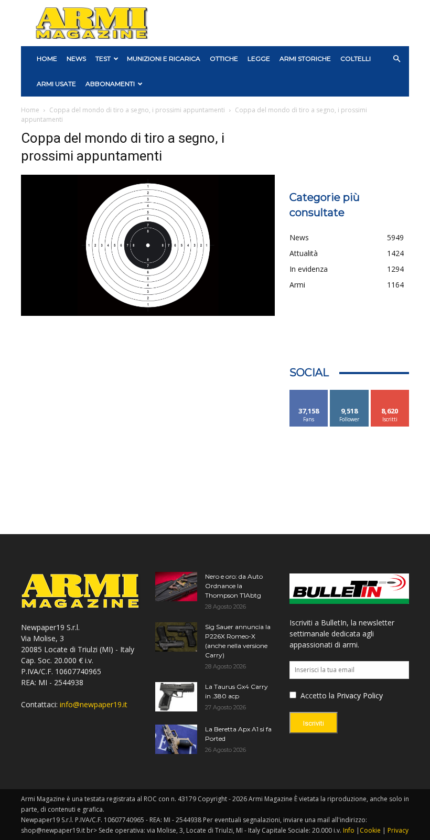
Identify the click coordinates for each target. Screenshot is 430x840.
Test (103, 58)
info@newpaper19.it (93, 704)
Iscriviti (390, 394)
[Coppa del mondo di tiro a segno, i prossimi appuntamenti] (148, 313)
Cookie (370, 830)
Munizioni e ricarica (163, 58)
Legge (259, 58)
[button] (396, 59)
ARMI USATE (56, 84)
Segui (349, 394)
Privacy (398, 830)
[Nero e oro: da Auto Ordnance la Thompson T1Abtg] (176, 586)
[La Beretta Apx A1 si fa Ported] (176, 739)
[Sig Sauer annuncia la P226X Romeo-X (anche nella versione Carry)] (176, 637)
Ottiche (224, 58)
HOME (47, 58)
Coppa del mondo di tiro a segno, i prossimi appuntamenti (137, 109)
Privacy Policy (360, 695)
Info (348, 830)
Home (30, 109)
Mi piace (309, 394)
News (76, 58)
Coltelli (355, 58)
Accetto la (316, 695)
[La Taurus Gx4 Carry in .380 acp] (176, 696)
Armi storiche (305, 58)
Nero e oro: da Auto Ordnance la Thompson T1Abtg (234, 585)
